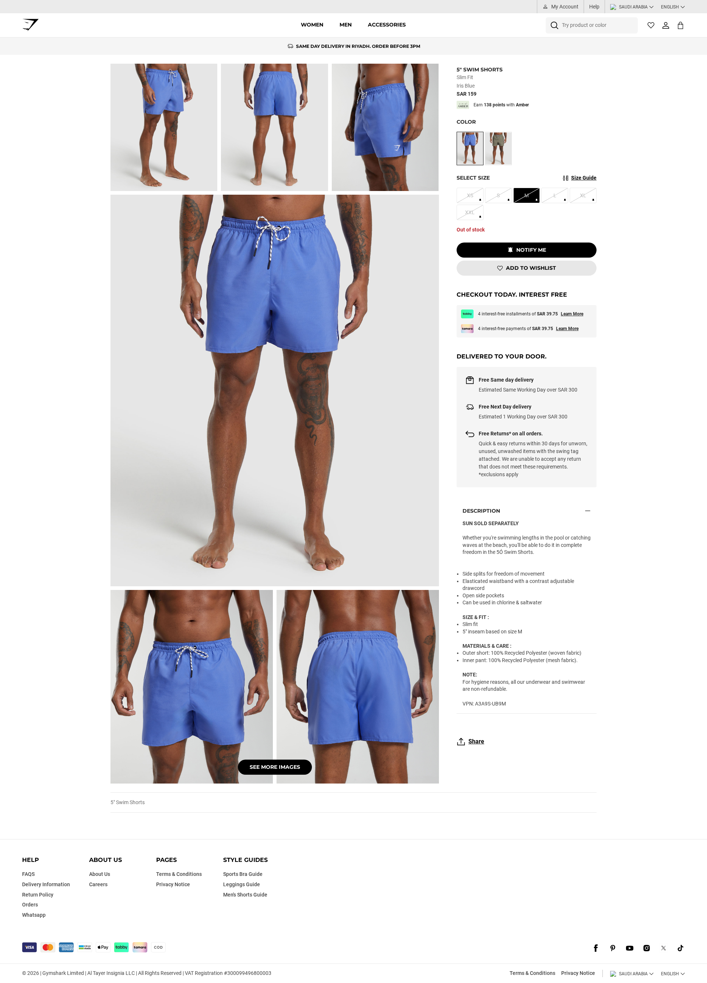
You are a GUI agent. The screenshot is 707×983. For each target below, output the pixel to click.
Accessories (387, 24)
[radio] (470, 148)
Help (594, 7)
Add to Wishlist (531, 268)
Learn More (572, 314)
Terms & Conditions (532, 973)
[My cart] (680, 25)
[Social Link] (595, 948)
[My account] (665, 25)
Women (312, 24)
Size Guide (584, 178)
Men (346, 24)
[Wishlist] (651, 25)
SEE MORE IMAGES (275, 767)
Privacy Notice (578, 973)
